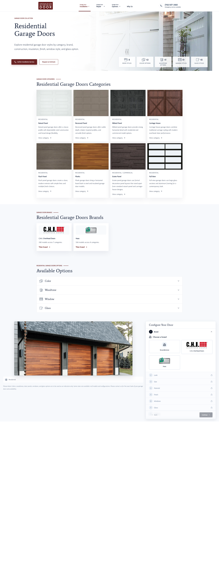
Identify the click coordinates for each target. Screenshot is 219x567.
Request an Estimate (48, 62)
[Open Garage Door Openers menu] (120, 5)
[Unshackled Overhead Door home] (45, 6)
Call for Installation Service (25, 62)
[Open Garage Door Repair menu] (104, 5)
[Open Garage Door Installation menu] (88, 5)
